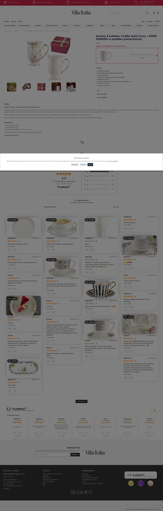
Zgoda (90, 164)
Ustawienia (75, 164)
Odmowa (83, 164)
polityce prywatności (113, 161)
